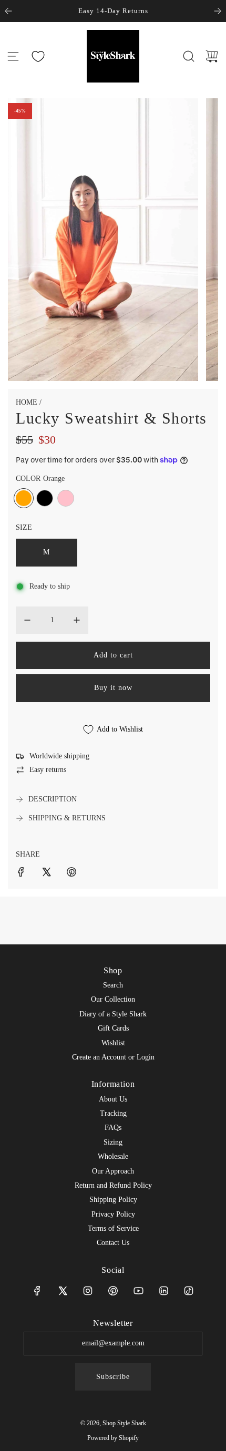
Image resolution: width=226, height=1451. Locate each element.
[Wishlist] (37, 56)
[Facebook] (37, 1290)
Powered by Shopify (113, 1438)
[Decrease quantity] (27, 620)
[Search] (188, 56)
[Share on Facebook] (21, 873)
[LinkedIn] (163, 1290)
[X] (62, 1290)
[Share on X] (46, 873)
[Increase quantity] (76, 620)
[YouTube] (138, 1290)
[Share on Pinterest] (71, 873)
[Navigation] (13, 56)
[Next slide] (217, 11)
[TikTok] (188, 1290)
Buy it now (113, 688)
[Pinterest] (113, 1290)
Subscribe (113, 1377)
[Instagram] (87, 1290)
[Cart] (211, 56)
